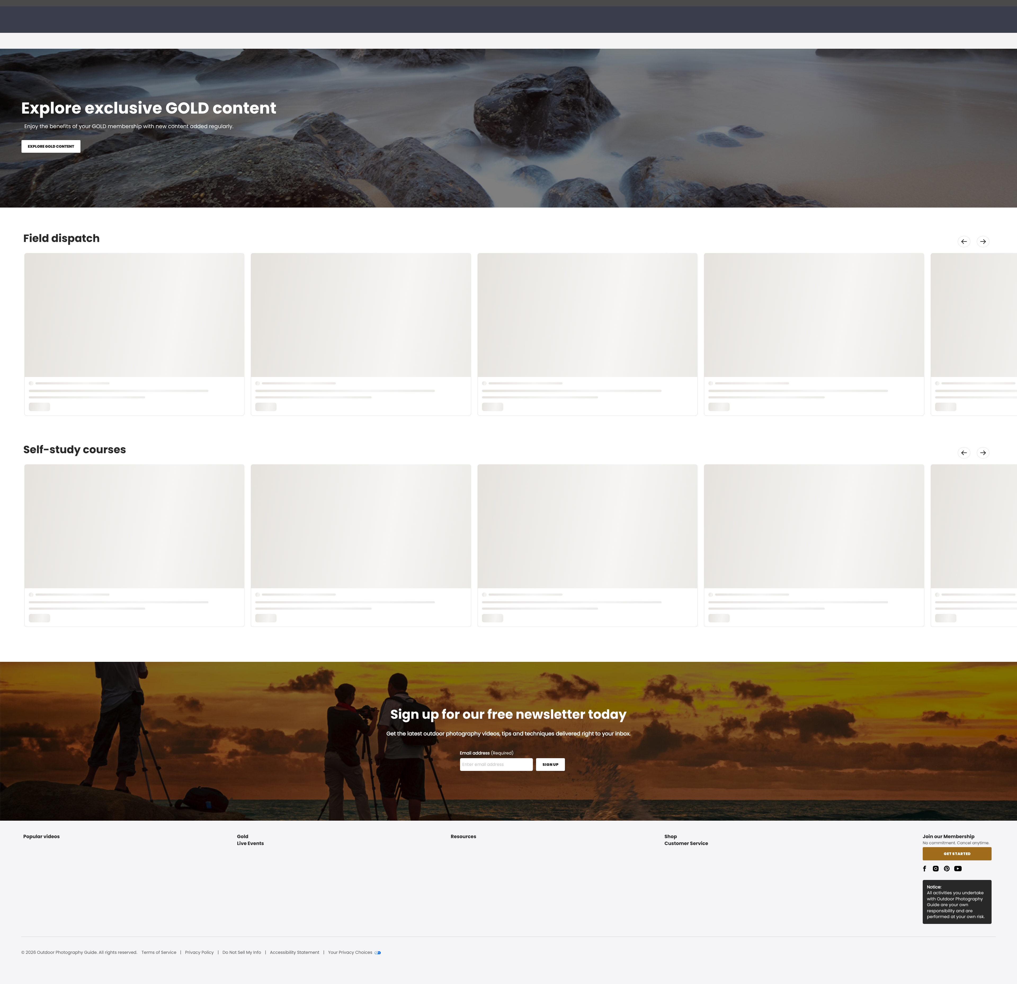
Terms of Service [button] (159, 952)
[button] (964, 241)
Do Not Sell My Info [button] (241, 952)
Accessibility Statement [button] (294, 952)
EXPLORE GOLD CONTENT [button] (51, 146)
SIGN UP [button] (550, 764)
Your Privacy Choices (350, 952)
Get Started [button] (957, 853)
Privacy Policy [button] (199, 952)
